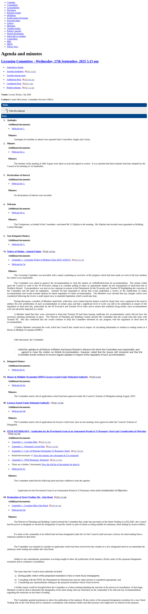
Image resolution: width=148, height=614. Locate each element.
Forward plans (13, 20)
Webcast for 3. (18, 183)
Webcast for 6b (18, 411)
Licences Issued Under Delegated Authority (35, 403)
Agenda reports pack (16, 75)
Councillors (12, 39)
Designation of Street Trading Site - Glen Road (36, 497)
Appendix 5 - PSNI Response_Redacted (37, 460)
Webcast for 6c (18, 469)
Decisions (11, 10)
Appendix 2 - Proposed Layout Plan (35, 446)
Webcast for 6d (18, 510)
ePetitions (11, 15)
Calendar (11, 2)
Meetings (11, 26)
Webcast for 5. (18, 244)
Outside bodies (14, 28)
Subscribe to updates (16, 36)
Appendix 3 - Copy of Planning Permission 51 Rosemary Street (47, 451)
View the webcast (17, 111)
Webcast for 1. (18, 128)
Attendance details (15, 67)
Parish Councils (14, 31)
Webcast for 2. (18, 152)
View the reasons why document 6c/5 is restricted (55, 455)
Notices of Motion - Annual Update (31, 251)
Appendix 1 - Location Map (31, 442)
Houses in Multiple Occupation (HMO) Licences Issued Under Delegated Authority (54, 377)
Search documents (15, 33)
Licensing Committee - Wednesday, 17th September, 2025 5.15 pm (50, 61)
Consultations (13, 7)
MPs (9, 41)
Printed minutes (20, 87)
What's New (12, 46)
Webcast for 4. (18, 212)
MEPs (10, 44)
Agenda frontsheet (21, 71)
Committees (12, 5)
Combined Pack (20, 83)
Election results (14, 13)
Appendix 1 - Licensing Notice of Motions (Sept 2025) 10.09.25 (48, 260)
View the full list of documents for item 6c (60, 464)
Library (10, 23)
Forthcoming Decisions (17, 18)
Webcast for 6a (18, 385)
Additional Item (20, 79)
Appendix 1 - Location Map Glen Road (36, 505)
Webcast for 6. (18, 370)
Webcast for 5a (18, 264)
